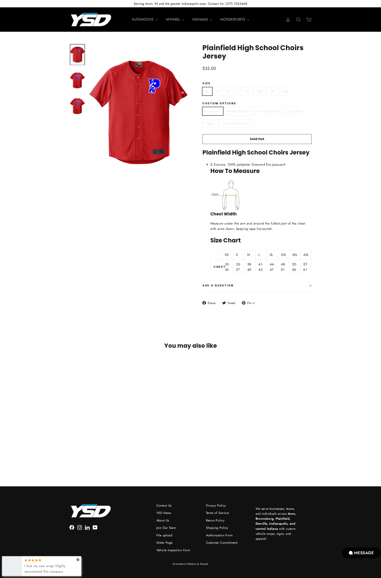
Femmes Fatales (269, 111)
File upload (164, 535)
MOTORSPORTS (233, 19)
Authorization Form (219, 535)
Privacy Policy (216, 505)
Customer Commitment (222, 542)
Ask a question (218, 285)
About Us (162, 520)
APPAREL (173, 19)
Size (206, 83)
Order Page (164, 542)
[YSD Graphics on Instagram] (79, 527)
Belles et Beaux (239, 111)
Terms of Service (217, 513)
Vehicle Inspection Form (173, 550)
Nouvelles (296, 111)
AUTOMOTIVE (143, 19)
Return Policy (215, 520)
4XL (286, 91)
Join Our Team (166, 527)
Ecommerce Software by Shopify (190, 564)
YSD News (163, 513)
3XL (272, 91)
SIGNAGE (200, 19)
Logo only (212, 111)
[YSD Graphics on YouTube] (95, 527)
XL (247, 91)
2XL (259, 91)
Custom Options (219, 103)
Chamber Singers (236, 123)
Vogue (210, 123)
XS (207, 91)
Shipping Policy (217, 527)
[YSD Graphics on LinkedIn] (87, 527)
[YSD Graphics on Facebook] (71, 527)
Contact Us (164, 505)
